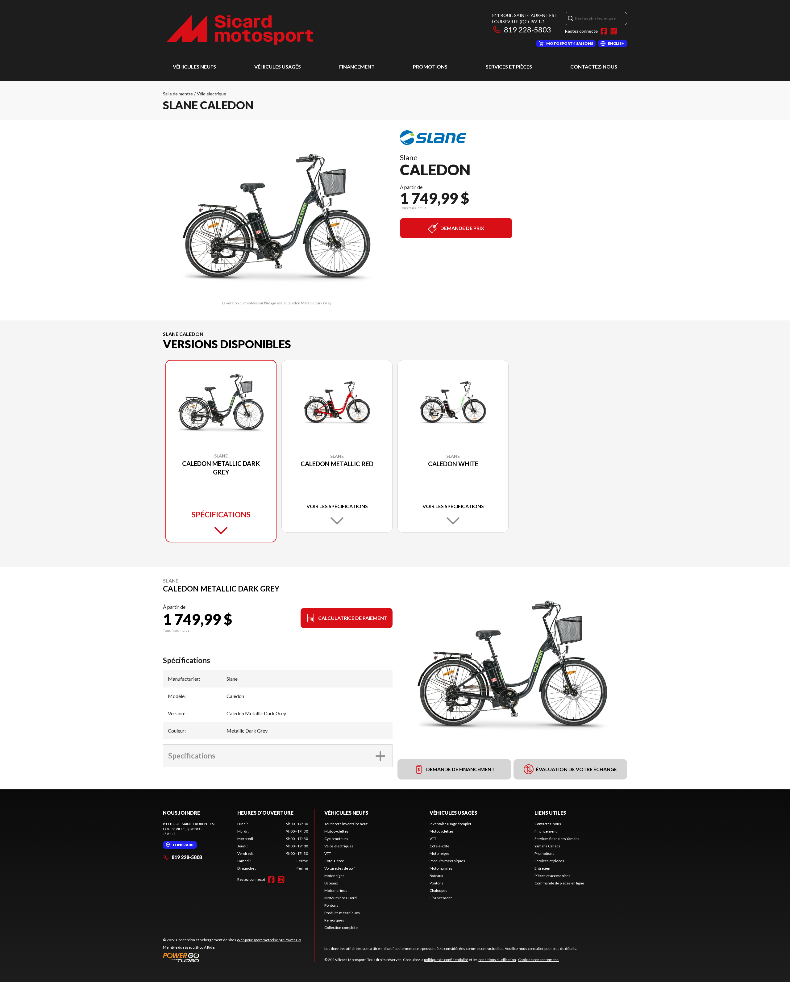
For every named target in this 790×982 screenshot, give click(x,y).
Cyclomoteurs (336, 838)
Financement (357, 66)
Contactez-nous (593, 66)
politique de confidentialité (446, 959)
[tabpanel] (272, 846)
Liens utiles (550, 813)
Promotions (430, 66)
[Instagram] (613, 31)
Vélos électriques (338, 846)
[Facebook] (604, 31)
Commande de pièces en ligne (559, 883)
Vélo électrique (211, 93)
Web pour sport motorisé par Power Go (269, 940)
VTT (327, 853)
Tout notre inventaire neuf (346, 823)
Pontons (331, 905)
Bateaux (331, 883)
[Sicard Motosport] (240, 30)
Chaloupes (438, 890)
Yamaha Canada (547, 846)
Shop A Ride (204, 947)
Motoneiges (334, 875)
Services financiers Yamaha (557, 838)
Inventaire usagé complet (450, 823)
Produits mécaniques (342, 912)
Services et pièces (509, 66)
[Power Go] (232, 957)
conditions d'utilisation (497, 959)
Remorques (334, 920)
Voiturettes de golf (339, 868)
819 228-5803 (527, 29)
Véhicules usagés (277, 66)
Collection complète (341, 927)
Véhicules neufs (194, 66)
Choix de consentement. (538, 959)
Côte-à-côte (334, 861)
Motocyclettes (336, 831)
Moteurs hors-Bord (340, 898)
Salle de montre (178, 93)
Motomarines (335, 890)
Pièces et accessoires (552, 875)
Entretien (542, 868)
